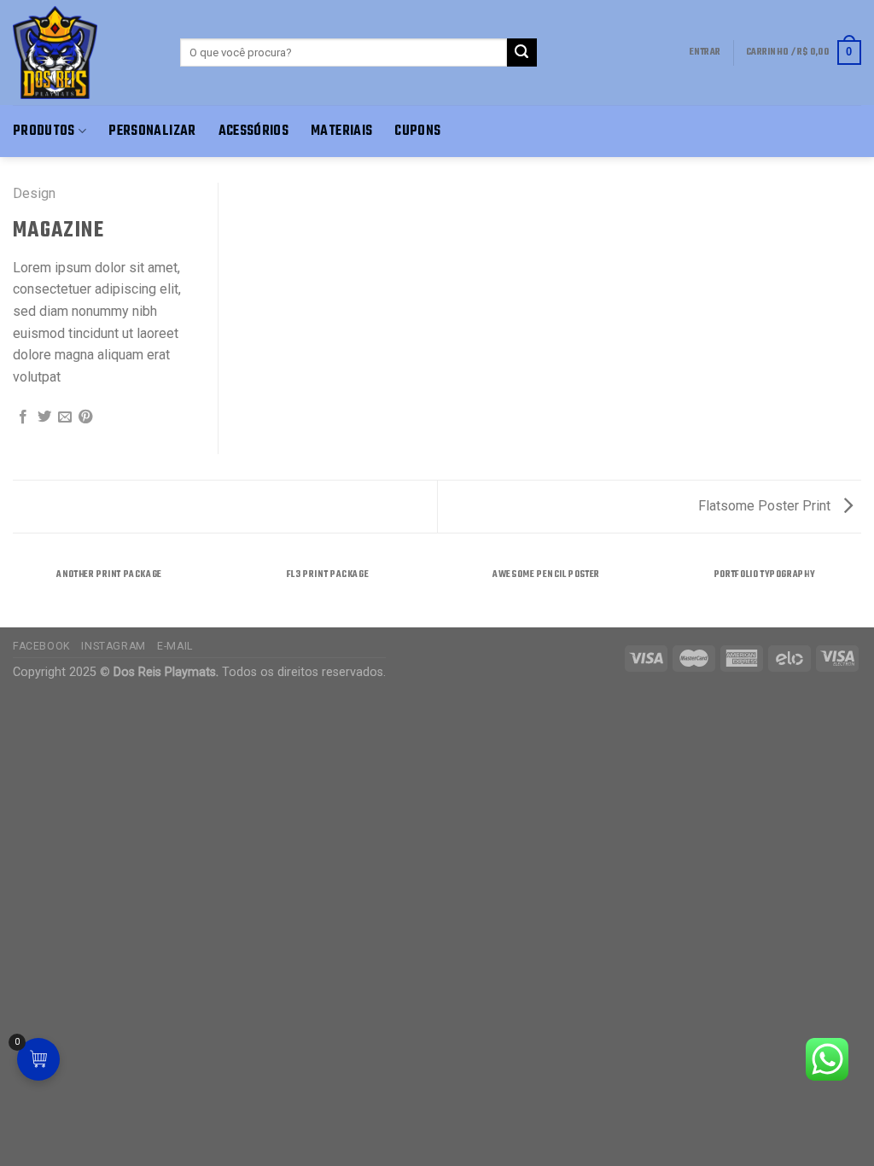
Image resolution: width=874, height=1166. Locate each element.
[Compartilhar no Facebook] (23, 417)
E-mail (175, 646)
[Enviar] (521, 52)
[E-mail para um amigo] (65, 417)
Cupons (417, 131)
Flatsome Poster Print (766, 506)
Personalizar (151, 131)
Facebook (41, 646)
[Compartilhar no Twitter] (44, 417)
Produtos (44, 131)
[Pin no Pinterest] (85, 417)
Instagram (113, 646)
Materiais (341, 131)
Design (34, 193)
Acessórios (253, 131)
